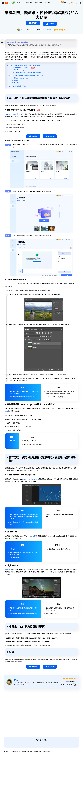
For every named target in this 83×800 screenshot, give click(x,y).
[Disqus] (41, 712)
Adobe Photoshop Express (21, 78)
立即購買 (34, 23)
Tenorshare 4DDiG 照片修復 (21, 67)
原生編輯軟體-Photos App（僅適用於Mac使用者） (28, 72)
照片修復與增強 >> (16, 752)
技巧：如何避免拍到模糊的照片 (18, 86)
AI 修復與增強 (28, 3)
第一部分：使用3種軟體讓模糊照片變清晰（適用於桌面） (25, 65)
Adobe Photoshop (18, 70)
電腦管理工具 (38, 3)
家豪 (22, 29)
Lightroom (16, 82)
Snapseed (16, 80)
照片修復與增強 (47, 29)
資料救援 (18, 3)
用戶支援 (47, 3)
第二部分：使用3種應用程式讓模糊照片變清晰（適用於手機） (26, 76)
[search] (76, 3)
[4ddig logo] (5, 3)
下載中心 (63, 2)
